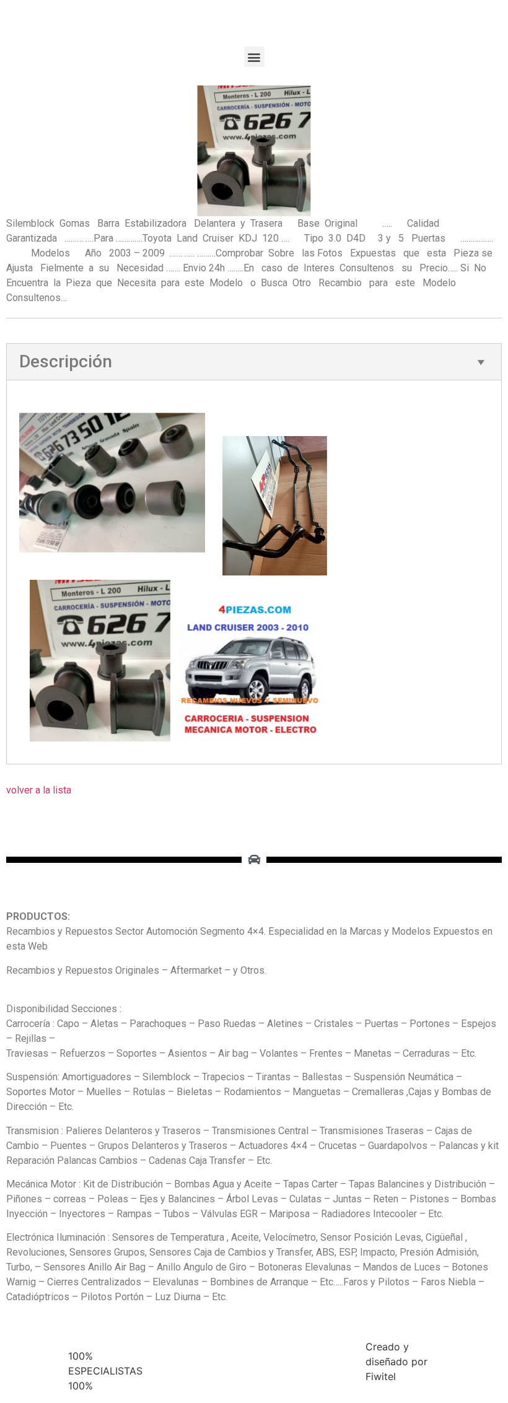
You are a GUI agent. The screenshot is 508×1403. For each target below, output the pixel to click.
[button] (254, 56)
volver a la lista (38, 790)
